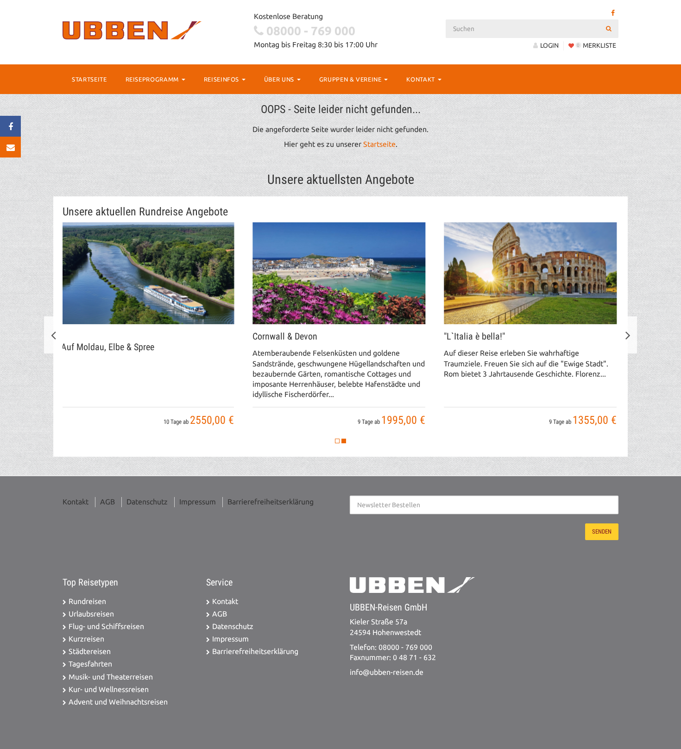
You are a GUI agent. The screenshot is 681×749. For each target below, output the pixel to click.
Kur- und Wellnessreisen (109, 689)
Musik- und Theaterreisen (111, 677)
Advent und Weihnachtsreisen (118, 702)
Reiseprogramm (153, 79)
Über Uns (280, 79)
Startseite (89, 79)
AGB (107, 502)
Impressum (197, 502)
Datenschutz (147, 502)
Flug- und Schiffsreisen (106, 626)
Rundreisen (87, 601)
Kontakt (421, 79)
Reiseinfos (222, 79)
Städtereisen (90, 651)
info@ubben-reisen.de (386, 672)
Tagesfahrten (90, 664)
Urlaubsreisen (91, 614)
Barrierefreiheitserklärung (270, 502)
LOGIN (549, 45)
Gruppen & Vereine (351, 79)
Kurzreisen (86, 639)
